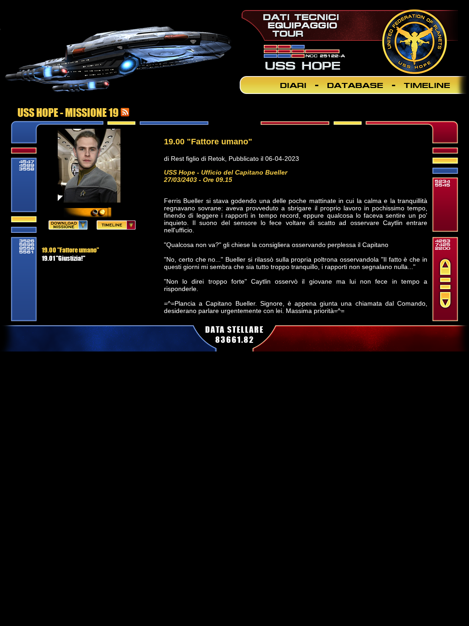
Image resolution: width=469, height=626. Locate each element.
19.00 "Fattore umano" (70, 250)
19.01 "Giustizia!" (63, 258)
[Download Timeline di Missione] (116, 227)
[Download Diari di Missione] (68, 227)
